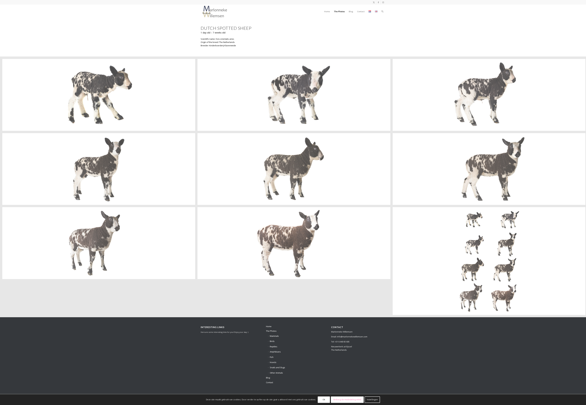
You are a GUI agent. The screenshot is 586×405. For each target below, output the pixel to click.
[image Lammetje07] (99, 244)
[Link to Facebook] (378, 2)
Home (268, 326)
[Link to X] (374, 2)
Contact (269, 382)
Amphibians (275, 351)
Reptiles (273, 346)
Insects (273, 362)
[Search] (382, 11)
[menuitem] (327, 11)
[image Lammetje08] (295, 244)
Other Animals (276, 372)
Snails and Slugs (277, 367)
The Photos (271, 331)
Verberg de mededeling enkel (347, 399)
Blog (268, 377)
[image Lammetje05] (295, 170)
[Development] (215, 11)
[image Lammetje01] (99, 96)
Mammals (274, 336)
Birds (272, 341)
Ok (324, 399)
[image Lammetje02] (295, 96)
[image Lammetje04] (99, 170)
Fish (271, 357)
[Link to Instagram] (383, 2)
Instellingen (372, 399)
